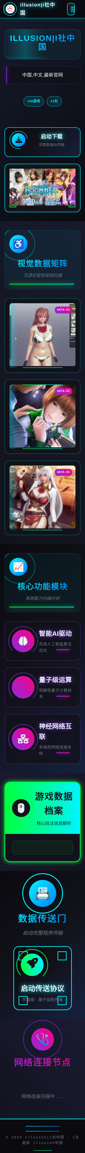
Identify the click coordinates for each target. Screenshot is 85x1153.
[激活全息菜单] (71, 9)
